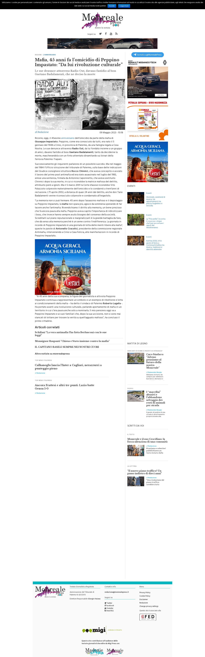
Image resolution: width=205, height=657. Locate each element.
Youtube (109, 608)
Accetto (112, 6)
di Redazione (41, 132)
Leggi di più (124, 6)
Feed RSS (110, 611)
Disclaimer (143, 599)
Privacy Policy (144, 592)
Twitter (109, 603)
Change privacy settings (148, 606)
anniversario (67, 138)
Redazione (143, 603)
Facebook (110, 606)
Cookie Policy (144, 596)
